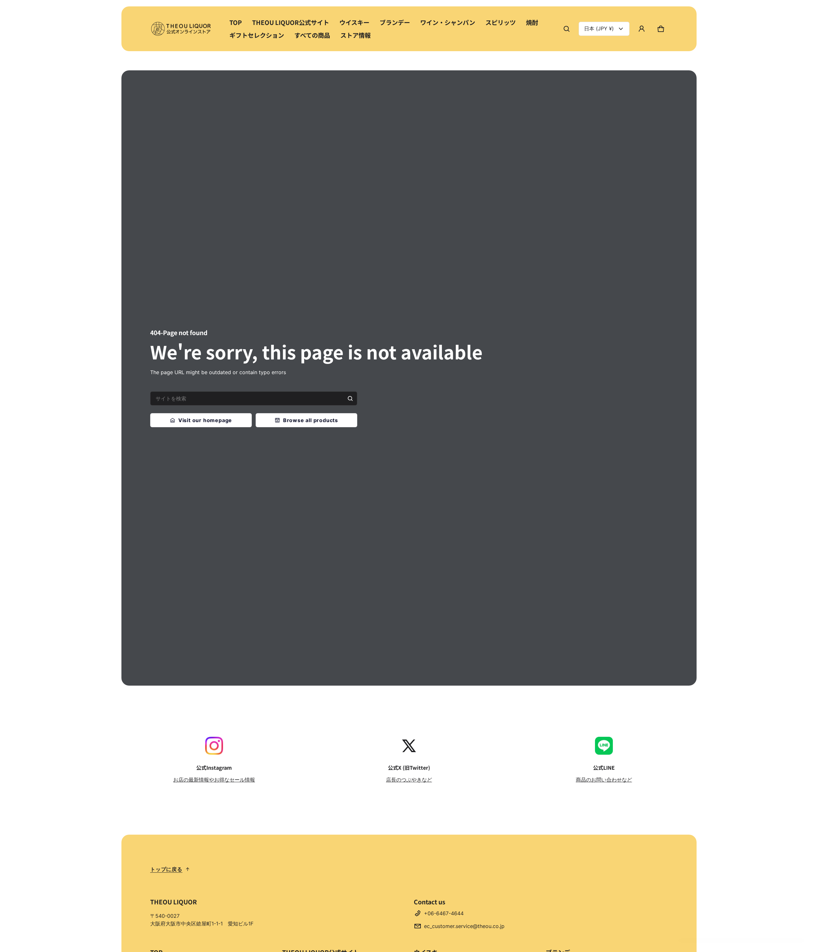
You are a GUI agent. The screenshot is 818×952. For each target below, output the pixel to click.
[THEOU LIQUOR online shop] (182, 29)
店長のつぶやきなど (409, 779)
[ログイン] (642, 29)
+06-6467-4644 (444, 913)
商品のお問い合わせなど (604, 779)
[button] (566, 29)
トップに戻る (166, 869)
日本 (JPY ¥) (599, 28)
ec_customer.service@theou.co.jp (464, 926)
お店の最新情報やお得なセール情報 (214, 779)
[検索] (350, 398)
